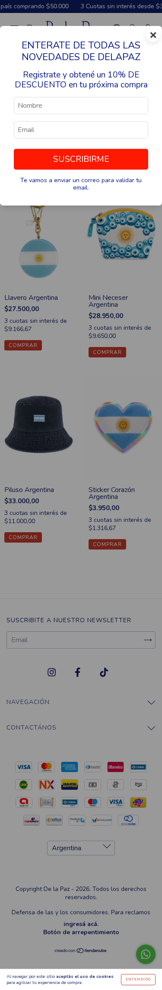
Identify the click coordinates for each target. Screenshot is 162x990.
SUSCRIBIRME (81, 159)
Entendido (138, 979)
